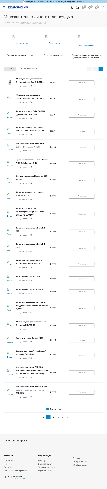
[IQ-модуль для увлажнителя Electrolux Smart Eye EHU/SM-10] (10, 99)
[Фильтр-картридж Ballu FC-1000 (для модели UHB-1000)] (10, 115)
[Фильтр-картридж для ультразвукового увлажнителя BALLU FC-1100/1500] (10, 214)
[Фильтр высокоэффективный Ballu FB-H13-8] (10, 196)
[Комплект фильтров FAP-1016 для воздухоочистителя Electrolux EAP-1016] (10, 392)
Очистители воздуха (53, 55)
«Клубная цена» (80, 465)
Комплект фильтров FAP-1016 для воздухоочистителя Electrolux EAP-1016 (31, 390)
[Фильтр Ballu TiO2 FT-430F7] (10, 279)
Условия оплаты (45, 464)
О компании (9, 460)
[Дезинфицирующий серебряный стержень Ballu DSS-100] (10, 355)
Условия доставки (46, 467)
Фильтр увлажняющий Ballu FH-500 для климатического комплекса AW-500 (32, 305)
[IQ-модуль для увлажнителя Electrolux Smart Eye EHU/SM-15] (10, 83)
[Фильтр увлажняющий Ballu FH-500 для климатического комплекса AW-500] (10, 308)
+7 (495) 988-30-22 (16, 476)
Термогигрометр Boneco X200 (29, 338)
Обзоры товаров (80, 461)
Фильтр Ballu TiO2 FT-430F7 (28, 276)
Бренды (76, 458)
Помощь (42, 460)
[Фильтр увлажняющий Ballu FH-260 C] (10, 248)
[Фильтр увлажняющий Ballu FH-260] (10, 232)
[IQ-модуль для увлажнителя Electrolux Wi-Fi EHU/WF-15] (10, 264)
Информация (44, 456)
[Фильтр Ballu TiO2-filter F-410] (10, 291)
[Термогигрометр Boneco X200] (10, 340)
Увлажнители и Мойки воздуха (20, 55)
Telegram (30, 478)
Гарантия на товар (46, 471)
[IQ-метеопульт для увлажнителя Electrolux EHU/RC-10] (10, 326)
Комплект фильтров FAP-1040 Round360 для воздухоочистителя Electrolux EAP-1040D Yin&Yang (32, 370)
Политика (8, 467)
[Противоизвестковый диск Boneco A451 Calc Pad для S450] (10, 164)
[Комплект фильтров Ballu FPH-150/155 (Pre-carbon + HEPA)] (10, 147)
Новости (7, 464)
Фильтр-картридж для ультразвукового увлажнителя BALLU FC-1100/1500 (30, 211)
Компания (8, 456)
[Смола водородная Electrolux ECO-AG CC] (10, 180)
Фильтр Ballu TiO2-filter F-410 (29, 289)
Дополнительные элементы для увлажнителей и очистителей (86, 56)
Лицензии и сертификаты (15, 471)
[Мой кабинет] (77, 7)
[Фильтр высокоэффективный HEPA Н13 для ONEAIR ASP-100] (10, 131)
